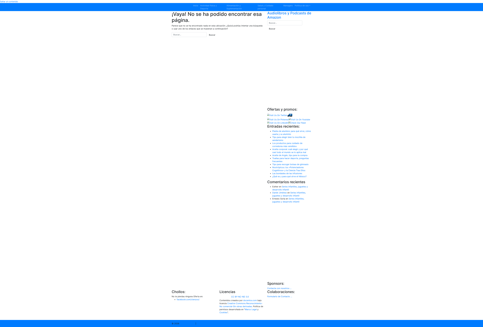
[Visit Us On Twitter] (277, 115)
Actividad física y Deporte (208, 7)
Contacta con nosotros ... (279, 288)
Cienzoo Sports (181, 7)
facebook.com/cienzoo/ (188, 299)
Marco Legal (251, 309)
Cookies (223, 312)
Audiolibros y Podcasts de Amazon (289, 15)
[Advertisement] (286, 69)
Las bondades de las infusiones (287, 173)
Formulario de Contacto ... (279, 296)
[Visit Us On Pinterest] (278, 119)
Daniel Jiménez (279, 192)
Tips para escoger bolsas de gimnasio (290, 164)
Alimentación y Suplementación (234, 7)
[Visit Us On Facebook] (289, 115)
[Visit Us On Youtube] (299, 119)
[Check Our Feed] (297, 122)
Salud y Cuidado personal (265, 7)
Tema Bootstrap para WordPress (212, 323)
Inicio (195, 5)
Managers (288, 5)
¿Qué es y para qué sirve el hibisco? (289, 176)
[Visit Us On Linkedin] (277, 122)
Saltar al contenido (9, 1)
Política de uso (302, 5)
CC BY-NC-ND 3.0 (240, 296)
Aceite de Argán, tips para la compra (289, 155)
